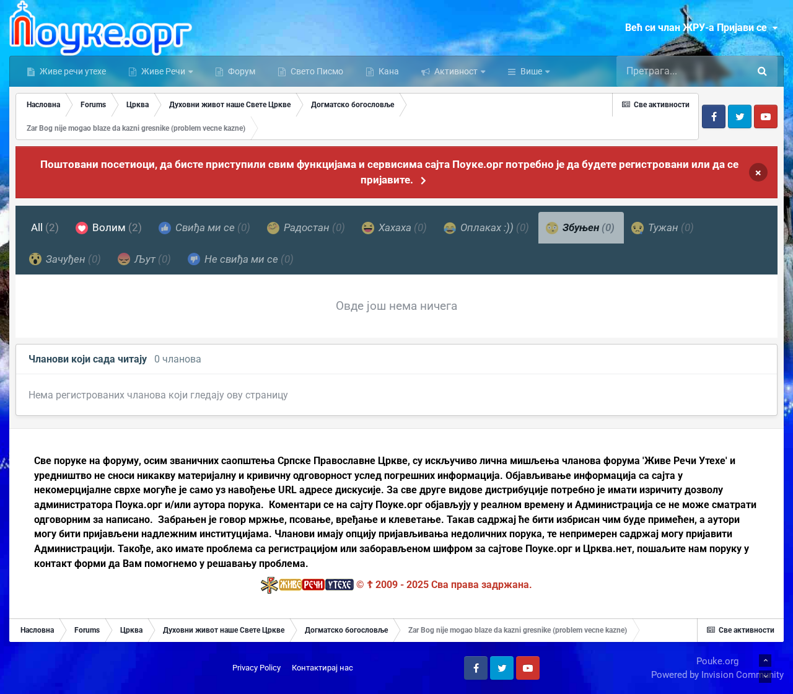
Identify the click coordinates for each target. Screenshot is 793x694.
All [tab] (45, 227)
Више (531, 71)
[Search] (762, 71)
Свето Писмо (316, 71)
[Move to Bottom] (765, 676)
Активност (455, 71)
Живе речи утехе (72, 71)
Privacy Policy (256, 667)
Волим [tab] (116, 227)
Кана (388, 71)
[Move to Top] (765, 660)
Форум (240, 71)
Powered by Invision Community (717, 674)
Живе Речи (163, 71)
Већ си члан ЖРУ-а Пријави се (698, 27)
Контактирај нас (322, 667)
